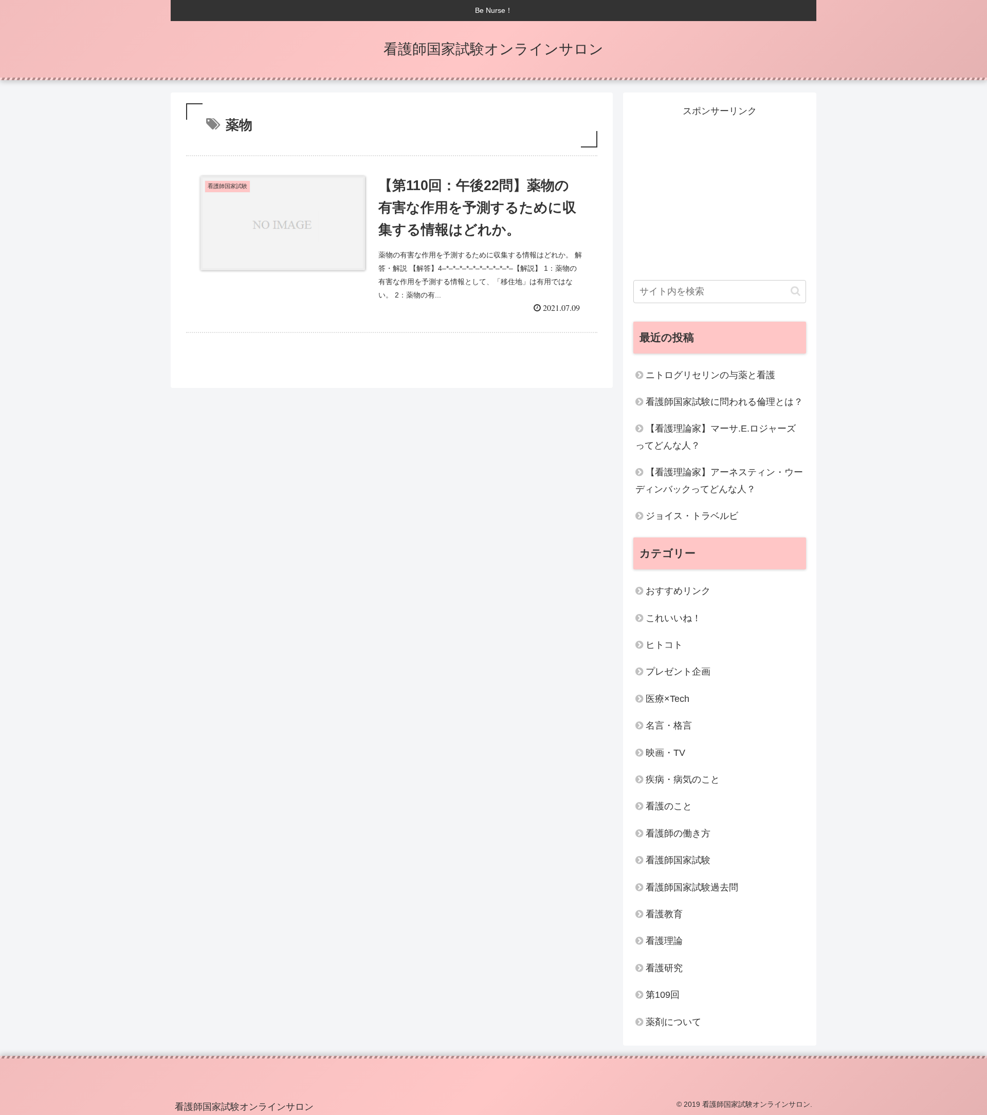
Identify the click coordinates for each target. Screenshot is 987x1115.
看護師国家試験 (678, 860)
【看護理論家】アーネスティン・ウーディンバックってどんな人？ (719, 480)
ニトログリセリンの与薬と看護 (710, 375)
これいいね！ (673, 618)
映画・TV (665, 753)
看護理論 (664, 941)
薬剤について (673, 1022)
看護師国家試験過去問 (692, 887)
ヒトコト (664, 645)
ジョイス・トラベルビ (692, 516)
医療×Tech (667, 699)
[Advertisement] (719, 191)
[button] (796, 291)
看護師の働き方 (678, 833)
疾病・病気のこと (683, 779)
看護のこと (669, 806)
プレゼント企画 (678, 671)
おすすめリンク (678, 591)
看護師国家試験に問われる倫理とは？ (724, 402)
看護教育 (664, 914)
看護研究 (664, 968)
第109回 (663, 995)
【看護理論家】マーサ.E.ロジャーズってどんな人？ (715, 436)
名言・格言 (669, 725)
